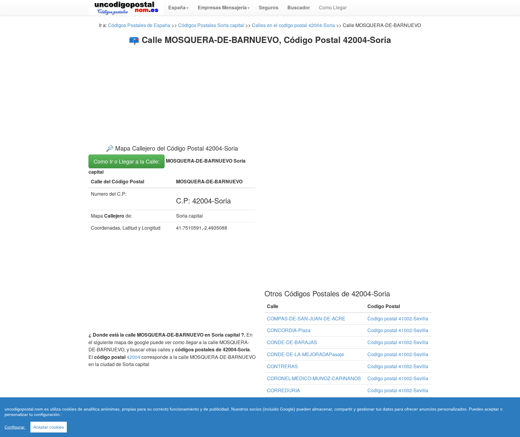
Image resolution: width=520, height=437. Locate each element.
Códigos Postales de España (139, 25)
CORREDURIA (283, 390)
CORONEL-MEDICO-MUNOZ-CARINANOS (314, 378)
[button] (178, 7)
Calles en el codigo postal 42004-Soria (293, 25)
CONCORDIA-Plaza (289, 330)
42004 (133, 356)
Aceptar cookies (48, 427)
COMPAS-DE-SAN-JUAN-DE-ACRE (306, 318)
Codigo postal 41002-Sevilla (397, 318)
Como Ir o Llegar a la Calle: (126, 161)
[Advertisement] (260, 89)
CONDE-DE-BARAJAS (292, 342)
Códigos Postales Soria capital (211, 25)
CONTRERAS (282, 366)
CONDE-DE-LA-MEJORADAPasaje (305, 354)
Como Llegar (333, 7)
